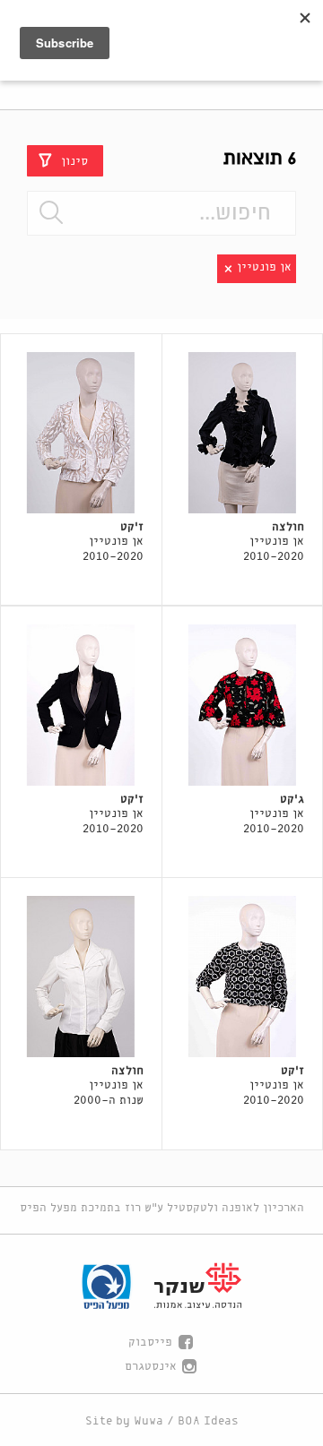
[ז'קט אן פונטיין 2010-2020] (81, 432)
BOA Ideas (208, 1421)
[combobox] (161, 213)
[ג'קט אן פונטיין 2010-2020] (242, 705)
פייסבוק (150, 1342)
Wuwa (148, 1421)
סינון (74, 161)
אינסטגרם (151, 1367)
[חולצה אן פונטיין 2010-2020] (242, 432)
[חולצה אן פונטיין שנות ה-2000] (81, 976)
